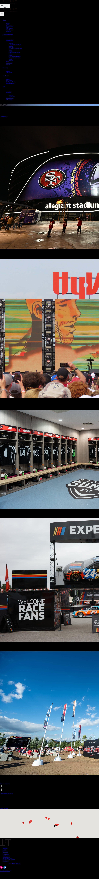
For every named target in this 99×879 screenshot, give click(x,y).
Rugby (10, 59)
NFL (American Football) (14, 56)
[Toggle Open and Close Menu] (2, 14)
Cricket (10, 50)
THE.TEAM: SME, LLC (15, 863)
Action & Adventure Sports (15, 44)
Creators (8, 64)
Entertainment (9, 63)
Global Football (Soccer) (14, 52)
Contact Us (8, 31)
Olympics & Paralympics (14, 57)
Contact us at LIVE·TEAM (6, 793)
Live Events (5, 75)
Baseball (11, 46)
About (4, 20)
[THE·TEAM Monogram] (5, 845)
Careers (7, 24)
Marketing (5, 67)
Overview (8, 23)
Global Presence (9, 29)
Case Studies (9, 72)
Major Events (9, 99)
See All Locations (4, 808)
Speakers (11, 60)
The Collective (9, 28)
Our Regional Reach (10, 81)
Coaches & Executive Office (15, 48)
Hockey (10, 55)
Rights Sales (8, 92)
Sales (4, 86)
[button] (49, 819)
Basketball (11, 47)
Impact (7, 27)
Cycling (10, 51)
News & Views (9, 26)
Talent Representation (8, 34)
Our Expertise (9, 80)
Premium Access (9, 98)
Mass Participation (10, 83)
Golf (10, 53)
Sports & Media (9, 40)
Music (7, 61)
